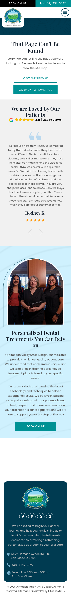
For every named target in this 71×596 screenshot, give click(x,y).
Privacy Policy (39, 591)
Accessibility (57, 591)
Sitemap (23, 591)
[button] (65, 12)
